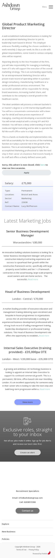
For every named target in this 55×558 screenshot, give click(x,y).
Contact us (27, 510)
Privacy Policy (34, 550)
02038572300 (30, 502)
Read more (33, 279)
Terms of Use (21, 550)
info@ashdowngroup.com (31, 498)
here (42, 164)
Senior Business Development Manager (27, 233)
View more (27, 402)
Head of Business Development (27, 292)
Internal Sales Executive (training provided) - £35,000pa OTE (27, 350)
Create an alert (27, 452)
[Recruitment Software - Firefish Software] (41, 554)
